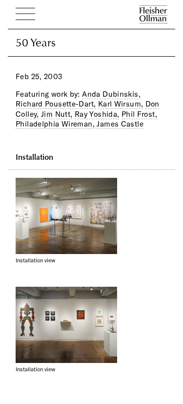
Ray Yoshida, (97, 114)
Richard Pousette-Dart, (56, 103)
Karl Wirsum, (120, 103)
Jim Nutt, (56, 114)
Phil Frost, (139, 114)
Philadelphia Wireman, (55, 123)
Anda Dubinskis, (111, 94)
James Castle (120, 123)
